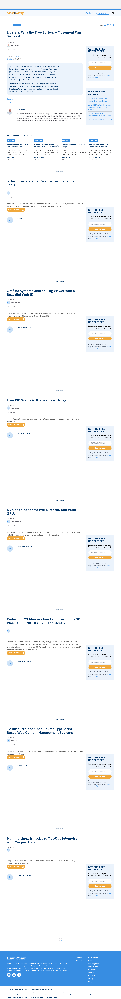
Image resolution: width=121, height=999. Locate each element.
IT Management (26, 18)
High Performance (81, 18)
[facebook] (86, 13)
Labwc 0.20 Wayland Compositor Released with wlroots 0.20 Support (99, 107)
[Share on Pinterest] (110, 25)
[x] (93, 13)
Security (67, 18)
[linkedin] (90, 13)
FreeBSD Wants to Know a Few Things (74, 146)
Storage (95, 18)
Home (8, 25)
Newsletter (104, 13)
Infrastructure (42, 18)
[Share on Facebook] (105, 25)
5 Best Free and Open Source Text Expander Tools (18, 146)
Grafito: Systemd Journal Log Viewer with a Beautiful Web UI (46, 146)
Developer (56, 18)
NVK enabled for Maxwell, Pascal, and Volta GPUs (99, 146)
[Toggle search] (113, 13)
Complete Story (14, 210)
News (14, 18)
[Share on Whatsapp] (113, 25)
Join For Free (100, 68)
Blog (104, 18)
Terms (109, 75)
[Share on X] (108, 25)
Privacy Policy (94, 77)
